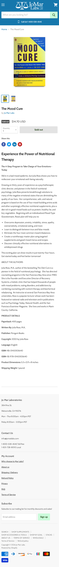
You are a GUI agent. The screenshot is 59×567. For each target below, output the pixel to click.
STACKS (49, 535)
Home (4, 29)
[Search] (54, 15)
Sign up (44, 516)
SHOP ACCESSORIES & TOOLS (14, 535)
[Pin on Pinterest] (20, 144)
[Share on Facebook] (3, 144)
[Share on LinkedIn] (14, 144)
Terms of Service (7, 541)
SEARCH (4, 532)
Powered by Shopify (9, 548)
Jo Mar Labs (9, 113)
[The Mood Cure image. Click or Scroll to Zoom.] (29, 63)
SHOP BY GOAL (36, 535)
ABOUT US (5, 538)
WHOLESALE (38, 538)
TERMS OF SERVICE (21, 538)
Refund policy (23, 541)
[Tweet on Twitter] (9, 144)
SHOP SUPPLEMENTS (20, 532)
